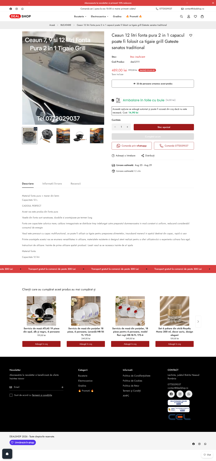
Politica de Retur (131, 385)
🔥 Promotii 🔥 (134, 16)
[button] (202, 16)
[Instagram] (16, 9)
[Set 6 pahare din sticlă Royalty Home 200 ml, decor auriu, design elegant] (174, 311)
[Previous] (29, 3)
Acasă (52, 25)
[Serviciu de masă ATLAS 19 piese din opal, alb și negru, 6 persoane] (41, 311)
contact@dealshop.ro (178, 388)
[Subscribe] (60, 387)
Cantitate (116, 120)
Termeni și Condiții (132, 390)
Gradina (117, 16)
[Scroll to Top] (210, 445)
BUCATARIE (66, 25)
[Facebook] (11, 9)
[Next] (187, 3)
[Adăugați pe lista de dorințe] (190, 35)
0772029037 (174, 384)
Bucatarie (79, 16)
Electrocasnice (98, 16)
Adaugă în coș (41, 343)
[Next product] (198, 321)
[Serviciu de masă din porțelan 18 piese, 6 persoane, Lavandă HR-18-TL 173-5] (86, 311)
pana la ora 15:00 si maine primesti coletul (115, 8)
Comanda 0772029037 (176, 145)
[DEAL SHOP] (20, 16)
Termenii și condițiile (42, 395)
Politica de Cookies (132, 380)
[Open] (7, 454)
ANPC (126, 395)
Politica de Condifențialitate (136, 375)
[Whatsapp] (22, 9)
